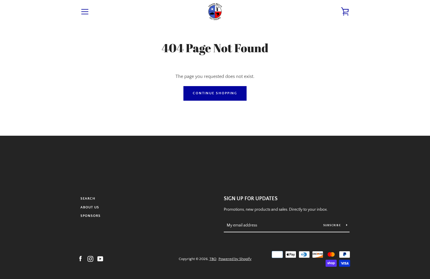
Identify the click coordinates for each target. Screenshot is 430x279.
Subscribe (332, 225)
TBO (212, 259)
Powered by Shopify (235, 259)
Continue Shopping (215, 93)
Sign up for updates (251, 199)
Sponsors (90, 216)
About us (89, 207)
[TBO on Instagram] (90, 258)
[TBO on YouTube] (100, 258)
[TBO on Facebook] (80, 258)
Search (87, 198)
